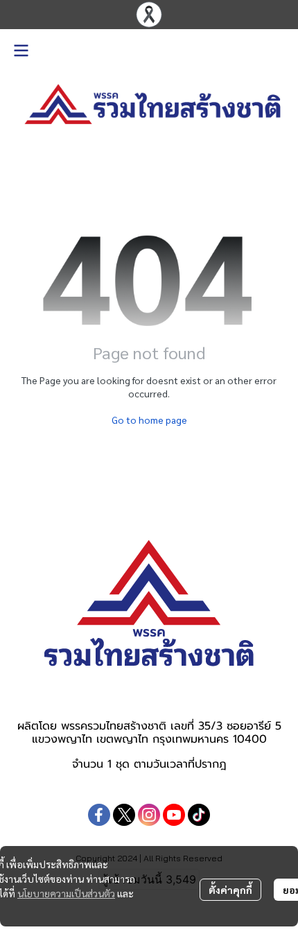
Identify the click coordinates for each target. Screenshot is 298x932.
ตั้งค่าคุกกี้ (230, 889)
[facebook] (99, 815)
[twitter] (124, 815)
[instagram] (149, 815)
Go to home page (149, 419)
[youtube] (174, 815)
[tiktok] (199, 815)
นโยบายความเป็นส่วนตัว (66, 893)
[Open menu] (21, 50)
